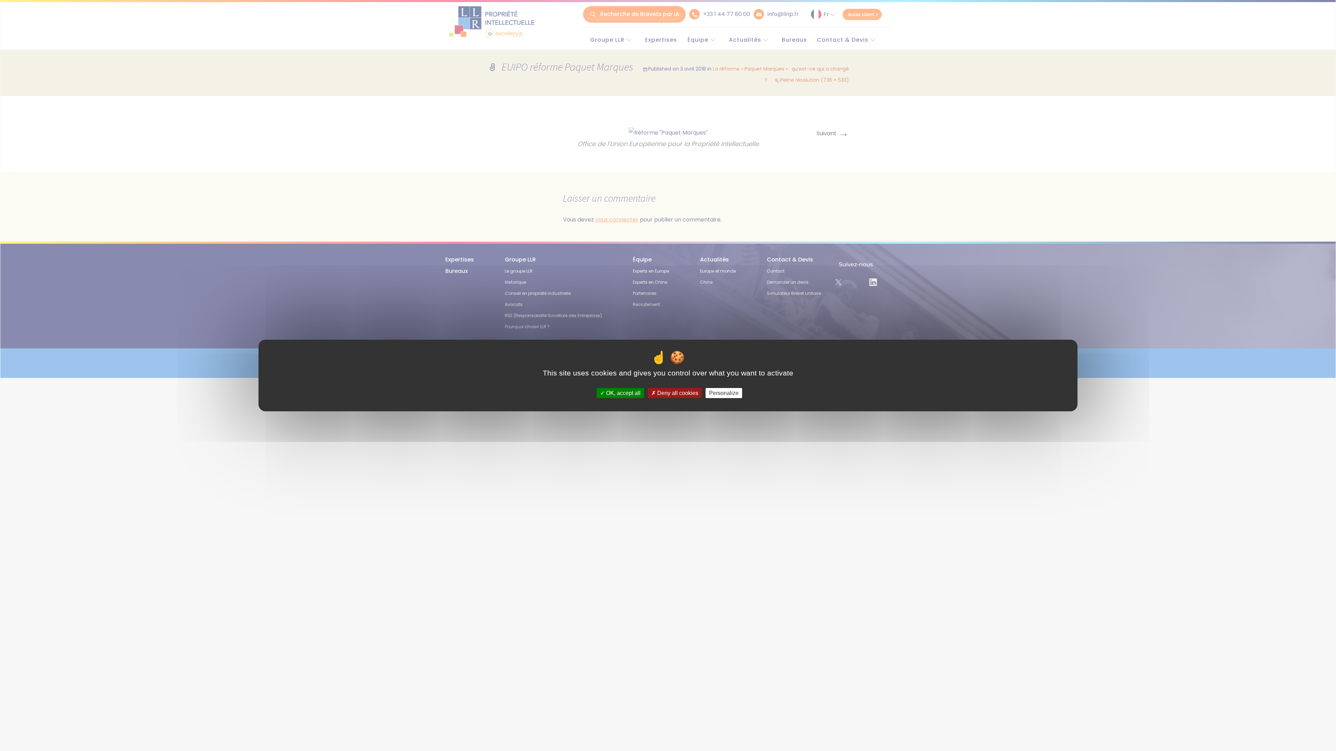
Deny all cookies (677, 393)
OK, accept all (623, 393)
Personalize (724, 393)
